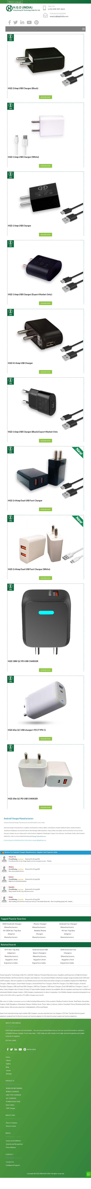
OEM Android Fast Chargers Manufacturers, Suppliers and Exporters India (68, 956)
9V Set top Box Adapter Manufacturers (68, 934)
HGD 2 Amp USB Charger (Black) (23, 88)
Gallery (8, 1064)
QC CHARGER (11, 1098)
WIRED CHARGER (12, 1091)
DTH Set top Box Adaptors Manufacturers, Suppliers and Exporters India (11, 956)
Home (8, 1057)
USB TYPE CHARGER (13, 1095)
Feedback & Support (13, 1165)
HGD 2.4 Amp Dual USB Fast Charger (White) (29, 569)
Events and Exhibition (13, 1141)
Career (8, 1070)
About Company (11, 1123)
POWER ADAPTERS (13, 1101)
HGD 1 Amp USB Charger (19, 225)
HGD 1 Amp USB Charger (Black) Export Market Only (33, 432)
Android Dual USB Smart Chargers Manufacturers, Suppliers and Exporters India (40, 956)
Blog (7, 1067)
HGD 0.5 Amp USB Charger (20, 363)
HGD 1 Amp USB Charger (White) (23, 157)
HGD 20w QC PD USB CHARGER (23, 798)
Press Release (11, 1147)
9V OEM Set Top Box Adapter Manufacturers (12, 934)
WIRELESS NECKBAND (14, 1088)
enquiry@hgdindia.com (39, 840)
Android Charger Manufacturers (36, 836)
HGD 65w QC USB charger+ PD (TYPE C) (27, 730)
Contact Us (10, 1162)
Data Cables (10, 1105)
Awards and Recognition (14, 1144)
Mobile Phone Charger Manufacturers (39, 934)
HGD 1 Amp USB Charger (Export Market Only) (30, 294)
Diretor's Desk (11, 1126)
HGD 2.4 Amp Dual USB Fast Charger (25, 500)
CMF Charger (10, 1108)
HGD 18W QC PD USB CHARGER (23, 661)
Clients (8, 1060)
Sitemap (9, 1074)
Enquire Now (45, 97)
